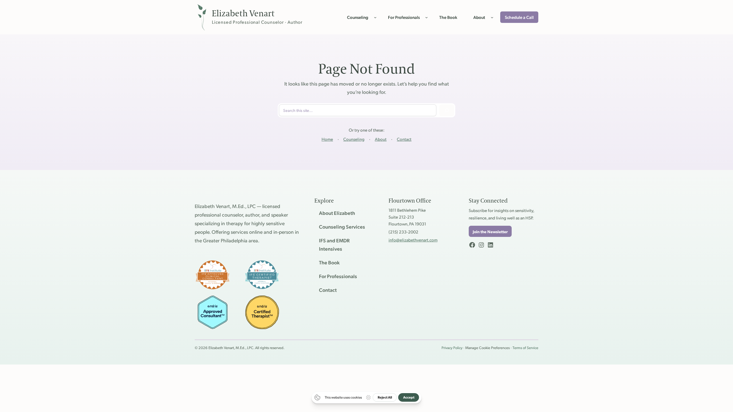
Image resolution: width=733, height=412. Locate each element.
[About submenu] (492, 17)
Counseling (353, 139)
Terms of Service (525, 347)
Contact (404, 139)
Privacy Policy (452, 347)
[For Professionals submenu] (426, 17)
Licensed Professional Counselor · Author (257, 22)
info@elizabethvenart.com (413, 239)
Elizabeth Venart (243, 13)
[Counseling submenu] (375, 17)
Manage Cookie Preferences (487, 347)
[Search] (446, 110)
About (381, 139)
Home (327, 139)
